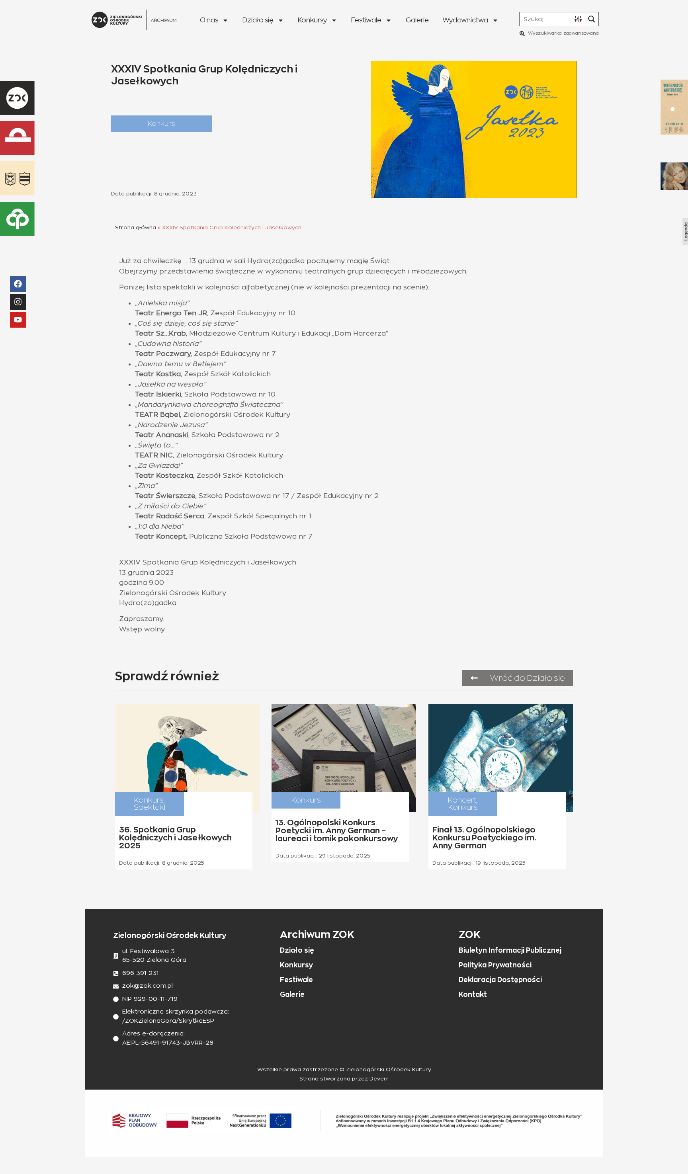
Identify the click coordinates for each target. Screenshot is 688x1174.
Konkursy (312, 20)
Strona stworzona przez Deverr (344, 1079)
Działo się (258, 20)
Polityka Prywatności (495, 965)
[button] (161, 123)
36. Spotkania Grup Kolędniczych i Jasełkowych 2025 (175, 837)
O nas (209, 20)
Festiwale (366, 20)
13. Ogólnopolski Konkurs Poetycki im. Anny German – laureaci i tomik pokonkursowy (337, 830)
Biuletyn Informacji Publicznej (510, 950)
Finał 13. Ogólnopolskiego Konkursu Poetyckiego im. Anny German (484, 837)
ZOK (470, 934)
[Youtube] (18, 320)
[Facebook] (18, 284)
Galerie (417, 20)
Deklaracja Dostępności (500, 979)
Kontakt (473, 994)
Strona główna (135, 228)
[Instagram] (18, 302)
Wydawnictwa (465, 20)
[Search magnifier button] (591, 19)
